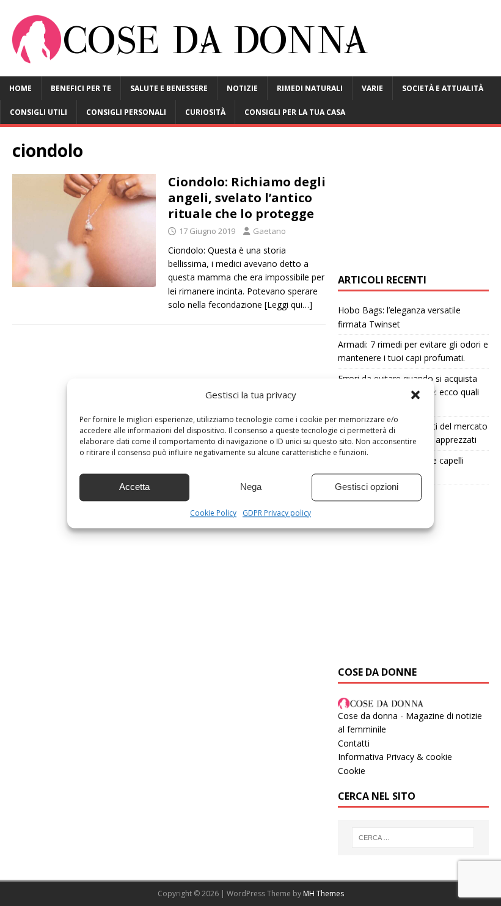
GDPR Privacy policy (277, 513)
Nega (250, 486)
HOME (20, 88)
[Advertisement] (413, 200)
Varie (372, 88)
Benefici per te (81, 88)
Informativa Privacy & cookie (395, 756)
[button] (415, 395)
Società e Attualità (442, 88)
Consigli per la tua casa (294, 112)
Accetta (134, 486)
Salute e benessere (169, 88)
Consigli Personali (126, 112)
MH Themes (323, 893)
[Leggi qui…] (288, 304)
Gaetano (269, 230)
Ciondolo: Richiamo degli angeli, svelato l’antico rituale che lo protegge (247, 198)
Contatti (354, 743)
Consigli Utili (38, 112)
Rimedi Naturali (310, 88)
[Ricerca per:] (413, 837)
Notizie (242, 88)
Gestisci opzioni (366, 486)
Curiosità (205, 112)
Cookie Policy (213, 513)
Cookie (351, 770)
